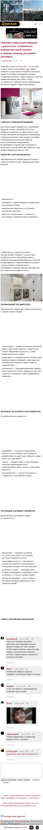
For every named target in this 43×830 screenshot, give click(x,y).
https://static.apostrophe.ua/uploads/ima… (23, 754)
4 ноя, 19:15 (24, 751)
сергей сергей (12, 734)
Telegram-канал (16, 824)
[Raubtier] (2, 686)
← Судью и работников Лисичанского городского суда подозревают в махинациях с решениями (21, 796)
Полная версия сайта (7, 821)
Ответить (10, 663)
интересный (12, 639)
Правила (35, 780)
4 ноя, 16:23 (25, 734)
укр (35, 24)
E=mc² (9, 703)
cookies (24, 828)
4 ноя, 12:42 (20, 686)
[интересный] (2, 639)
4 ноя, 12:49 (19, 703)
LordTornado (12, 751)
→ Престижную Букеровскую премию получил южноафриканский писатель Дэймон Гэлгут (20, 804)
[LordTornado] (2, 751)
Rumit (9, 669)
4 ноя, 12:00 (18, 669)
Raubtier (10, 686)
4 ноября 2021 (6, 61)
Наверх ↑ (6, 782)
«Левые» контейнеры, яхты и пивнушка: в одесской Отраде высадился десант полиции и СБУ (33, 17)
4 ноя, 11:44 (24, 639)
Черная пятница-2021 (18, 66)
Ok (31, 828)
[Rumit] (2, 669)
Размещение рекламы (22, 821)
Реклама (21, 39)
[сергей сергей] (2, 734)
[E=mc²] (2, 703)
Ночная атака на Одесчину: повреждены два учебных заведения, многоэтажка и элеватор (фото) (10, 17)
